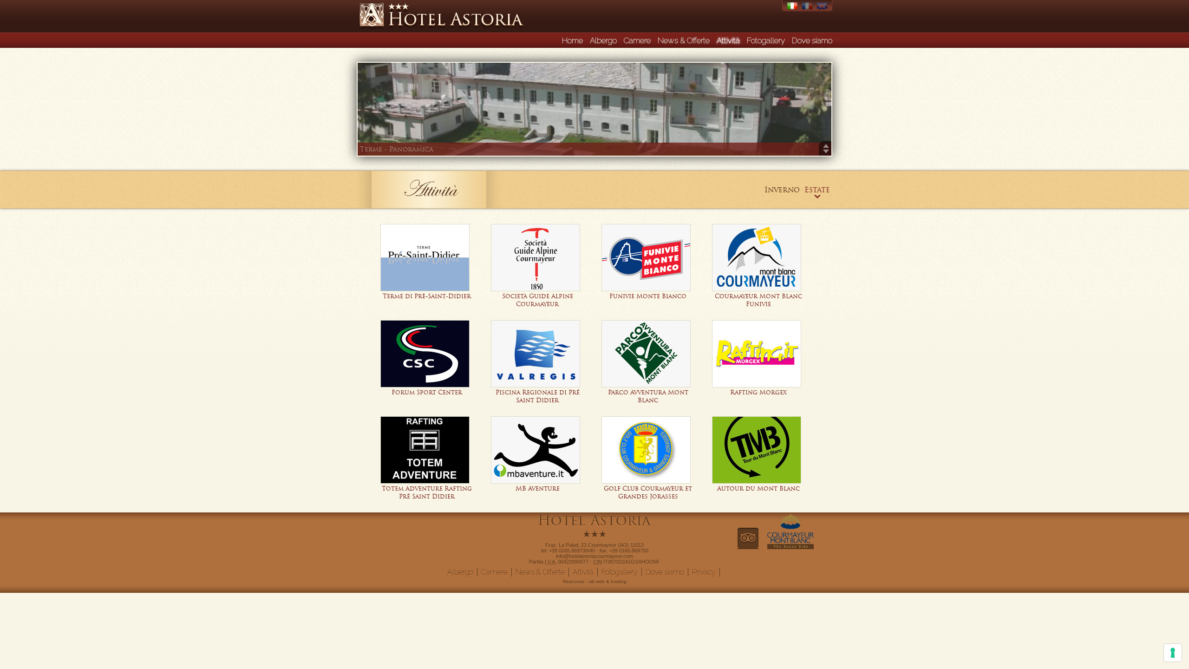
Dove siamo (812, 40)
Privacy (704, 572)
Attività (728, 40)
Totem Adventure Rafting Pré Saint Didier (427, 492)
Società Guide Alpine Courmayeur (537, 300)
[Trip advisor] (748, 546)
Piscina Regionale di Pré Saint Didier (538, 396)
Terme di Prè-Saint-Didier (427, 296)
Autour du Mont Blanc (758, 488)
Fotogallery (766, 40)
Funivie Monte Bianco (647, 296)
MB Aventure (538, 488)
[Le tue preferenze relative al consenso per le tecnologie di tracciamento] (1173, 653)
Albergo (603, 40)
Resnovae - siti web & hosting (595, 581)
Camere (637, 40)
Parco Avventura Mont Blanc (648, 396)
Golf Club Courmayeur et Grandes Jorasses (648, 492)
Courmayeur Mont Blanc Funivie (758, 300)
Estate (817, 189)
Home (572, 40)
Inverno (782, 189)
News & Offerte (684, 40)
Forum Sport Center (427, 392)
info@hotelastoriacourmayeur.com (594, 556)
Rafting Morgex (758, 392)
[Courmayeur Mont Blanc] (790, 546)
